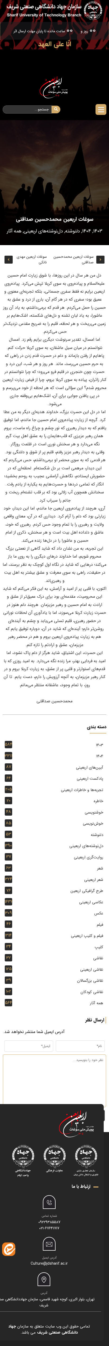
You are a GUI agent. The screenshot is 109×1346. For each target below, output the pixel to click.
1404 (86, 231)
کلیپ (99, 947)
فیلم (100, 925)
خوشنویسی (94, 812)
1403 (97, 231)
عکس (98, 913)
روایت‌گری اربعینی (88, 857)
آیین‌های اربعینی (89, 767)
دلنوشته (72, 231)
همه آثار (14, 231)
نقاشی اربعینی (91, 969)
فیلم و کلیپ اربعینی (87, 936)
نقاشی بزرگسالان (90, 981)
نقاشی (98, 958)
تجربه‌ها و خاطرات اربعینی (82, 790)
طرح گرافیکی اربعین (87, 891)
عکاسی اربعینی (91, 902)
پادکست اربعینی (90, 778)
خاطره (98, 801)
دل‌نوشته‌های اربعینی (43, 231)
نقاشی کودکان (91, 992)
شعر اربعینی (93, 880)
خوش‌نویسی (93, 823)
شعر (100, 868)
